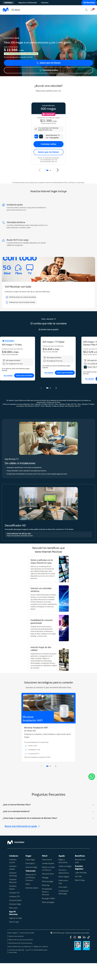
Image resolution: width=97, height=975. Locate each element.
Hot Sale (78, 876)
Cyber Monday (81, 872)
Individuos (8, 3)
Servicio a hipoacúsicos (64, 871)
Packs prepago (47, 881)
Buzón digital (64, 876)
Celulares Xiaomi (12, 887)
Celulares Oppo (15, 904)
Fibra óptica (30, 863)
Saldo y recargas (65, 866)
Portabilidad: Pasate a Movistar (47, 892)
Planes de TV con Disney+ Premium (31, 877)
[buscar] (87, 9)
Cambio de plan (48, 863)
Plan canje (13, 908)
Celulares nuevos (12, 861)
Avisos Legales (12, 933)
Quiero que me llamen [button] (50, 63)
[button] (47, 170)
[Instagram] (74, 937)
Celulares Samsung (13, 874)
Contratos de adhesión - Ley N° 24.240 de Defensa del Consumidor (27, 951)
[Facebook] (71, 937)
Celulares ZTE (14, 896)
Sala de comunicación (16, 936)
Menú (17, 10)
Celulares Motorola (13, 880)
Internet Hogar (31, 867)
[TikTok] (88, 937)
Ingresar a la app (15, 918)
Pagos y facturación (63, 861)
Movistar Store (48, 874)
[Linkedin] (84, 937)
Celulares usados (12, 867)
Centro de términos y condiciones (19, 946)
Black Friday (80, 880)
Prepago (45, 877)
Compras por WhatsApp (63, 892)
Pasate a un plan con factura (48, 868)
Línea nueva (47, 859)
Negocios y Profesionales (27, 3)
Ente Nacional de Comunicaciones (20, 943)
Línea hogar (30, 859)
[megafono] (92, 10)
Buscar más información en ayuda (21, 826)
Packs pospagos (48, 902)
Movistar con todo (80, 861)
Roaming (45, 885)
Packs (28, 884)
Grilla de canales (32, 888)
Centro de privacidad (27, 933)
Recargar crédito (48, 898)
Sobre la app (14, 922)
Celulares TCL (14, 892)
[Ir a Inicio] (5, 10)
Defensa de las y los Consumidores (20, 940)
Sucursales (63, 887)
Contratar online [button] (50, 70)
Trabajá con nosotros (40, 946)
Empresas (44, 3)
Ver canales (8, 375)
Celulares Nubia (15, 900)
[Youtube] (79, 937)
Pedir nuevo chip (63, 881)
